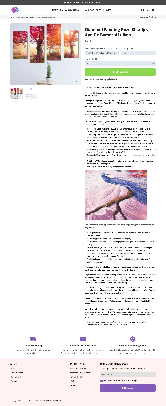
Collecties (15, 381)
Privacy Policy (76, 377)
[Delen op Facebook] (147, 17)
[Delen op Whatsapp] (152, 17)
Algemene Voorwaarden (81, 373)
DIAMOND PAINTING (71, 10)
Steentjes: (128, 48)
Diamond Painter (28, 401)
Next (77, 54)
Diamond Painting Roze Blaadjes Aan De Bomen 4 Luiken (35, 17)
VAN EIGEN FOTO (93, 10)
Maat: (101, 48)
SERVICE (108, 10)
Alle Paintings (16, 373)
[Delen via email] (155, 17)
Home (13, 368)
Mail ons (118, 322)
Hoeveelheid (91, 59)
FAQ (72, 381)
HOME (55, 10)
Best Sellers (15, 377)
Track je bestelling (78, 368)
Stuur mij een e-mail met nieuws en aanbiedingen (120, 381)
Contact (73, 385)
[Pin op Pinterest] (149, 17)
